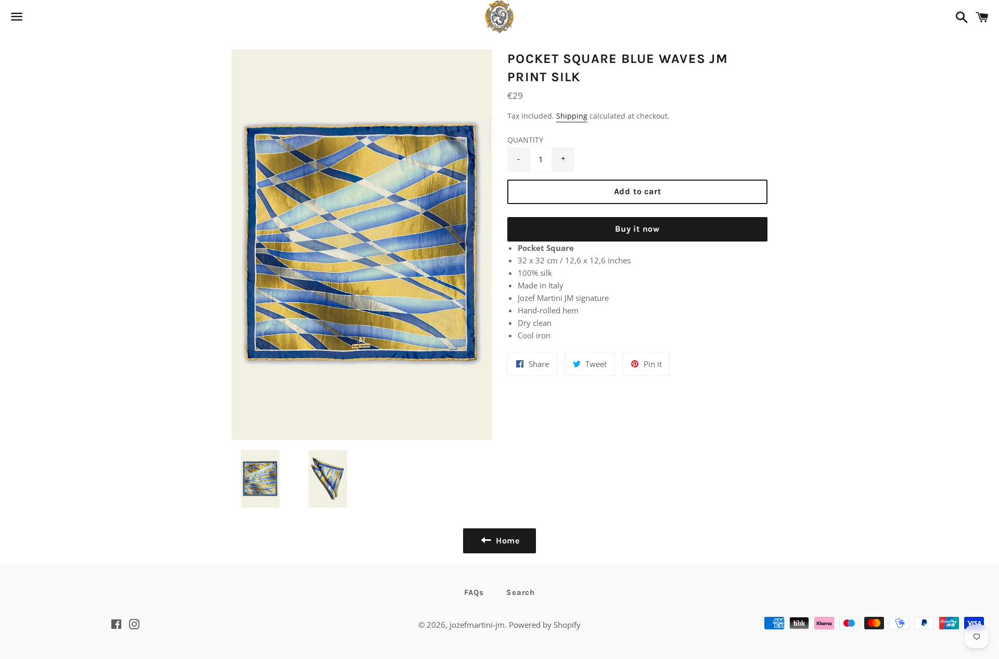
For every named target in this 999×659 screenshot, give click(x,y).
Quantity (525, 140)
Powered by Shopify (545, 624)
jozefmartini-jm (477, 624)
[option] (362, 244)
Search (520, 592)
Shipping (571, 116)
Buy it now (637, 229)
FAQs (473, 592)
